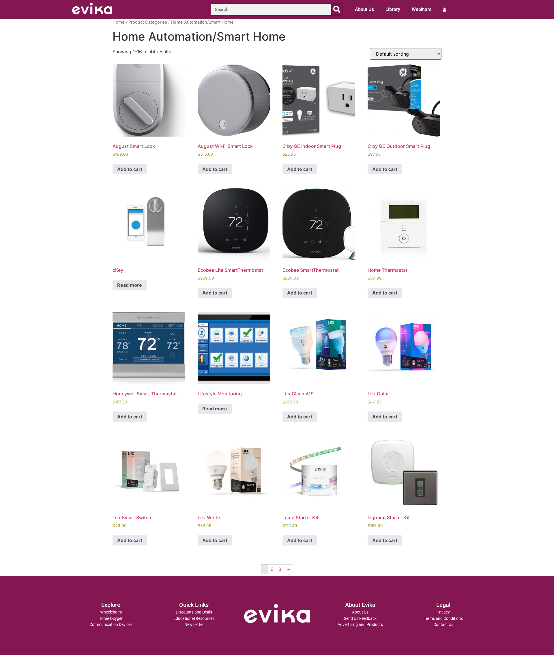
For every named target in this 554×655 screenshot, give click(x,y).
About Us (364, 9)
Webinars (421, 9)
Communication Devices (110, 624)
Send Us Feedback (360, 618)
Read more (129, 285)
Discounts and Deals (194, 612)
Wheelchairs (111, 612)
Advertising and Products (360, 624)
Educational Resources (193, 618)
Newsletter (194, 624)
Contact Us (443, 624)
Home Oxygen (110, 618)
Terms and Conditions (443, 618)
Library (392, 9)
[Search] (337, 9)
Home (119, 22)
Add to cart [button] (129, 169)
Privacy (443, 612)
